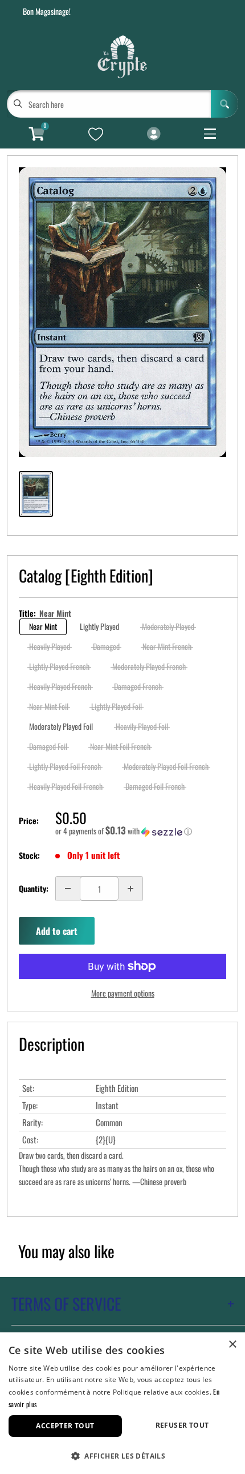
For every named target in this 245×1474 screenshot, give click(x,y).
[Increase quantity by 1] (130, 889)
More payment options (122, 993)
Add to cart (56, 931)
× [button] (232, 1344)
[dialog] (122, 1403)
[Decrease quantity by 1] (68, 889)
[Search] (224, 104)
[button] (140, 831)
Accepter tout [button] (65, 1426)
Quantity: (33, 888)
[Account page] (153, 134)
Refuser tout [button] (182, 1425)
